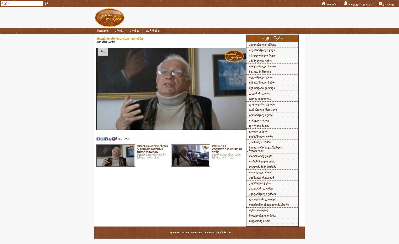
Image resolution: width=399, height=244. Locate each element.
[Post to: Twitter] (102, 138)
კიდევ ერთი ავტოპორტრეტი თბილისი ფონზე (227, 148)
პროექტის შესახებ (360, 4)
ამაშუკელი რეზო (260, 60)
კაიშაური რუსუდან (261, 177)
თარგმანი (152, 30)
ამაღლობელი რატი (262, 55)
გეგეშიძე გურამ (259, 93)
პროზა (119, 30)
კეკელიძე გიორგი (261, 188)
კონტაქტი (388, 4)
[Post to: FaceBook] (98, 138)
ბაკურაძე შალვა (260, 71)
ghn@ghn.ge (223, 232)
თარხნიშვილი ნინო (262, 161)
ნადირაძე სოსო (259, 221)
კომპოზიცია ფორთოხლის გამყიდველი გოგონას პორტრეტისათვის (152, 148)
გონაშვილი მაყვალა (263, 109)
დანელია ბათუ (259, 120)
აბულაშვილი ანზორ (262, 44)
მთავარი (331, 4)
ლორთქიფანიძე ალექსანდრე (269, 204)
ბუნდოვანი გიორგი (262, 88)
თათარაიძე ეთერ (260, 156)
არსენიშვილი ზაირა (262, 66)
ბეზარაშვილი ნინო (262, 82)
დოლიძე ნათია (259, 125)
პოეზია (134, 30)
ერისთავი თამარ (260, 142)
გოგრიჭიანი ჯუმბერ (262, 104)
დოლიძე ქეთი (258, 131)
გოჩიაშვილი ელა (261, 115)
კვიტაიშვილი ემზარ (262, 193)
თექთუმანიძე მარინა (263, 166)
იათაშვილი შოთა (260, 172)
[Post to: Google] (110, 138)
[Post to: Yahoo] (114, 138)
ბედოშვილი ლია (260, 77)
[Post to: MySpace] (106, 138)
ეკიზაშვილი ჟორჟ (261, 136)
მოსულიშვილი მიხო (262, 215)
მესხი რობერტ (258, 210)
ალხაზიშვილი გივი (262, 50)
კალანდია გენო (260, 183)
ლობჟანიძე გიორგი (262, 199)
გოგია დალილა (260, 98)
